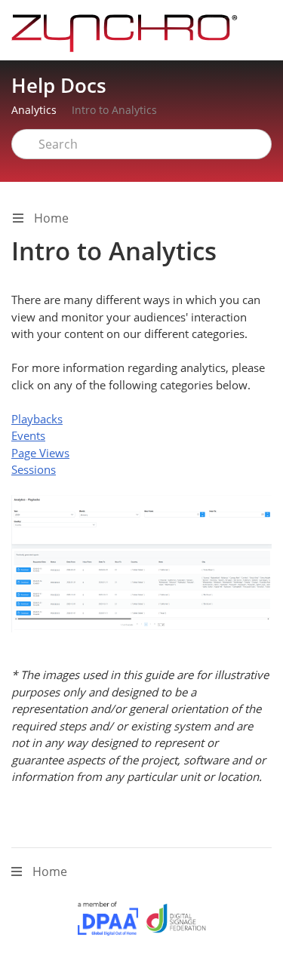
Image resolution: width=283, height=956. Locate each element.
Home (50, 218)
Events (28, 435)
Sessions (33, 469)
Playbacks (37, 418)
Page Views (40, 452)
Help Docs (58, 85)
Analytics (34, 110)
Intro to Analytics (114, 110)
